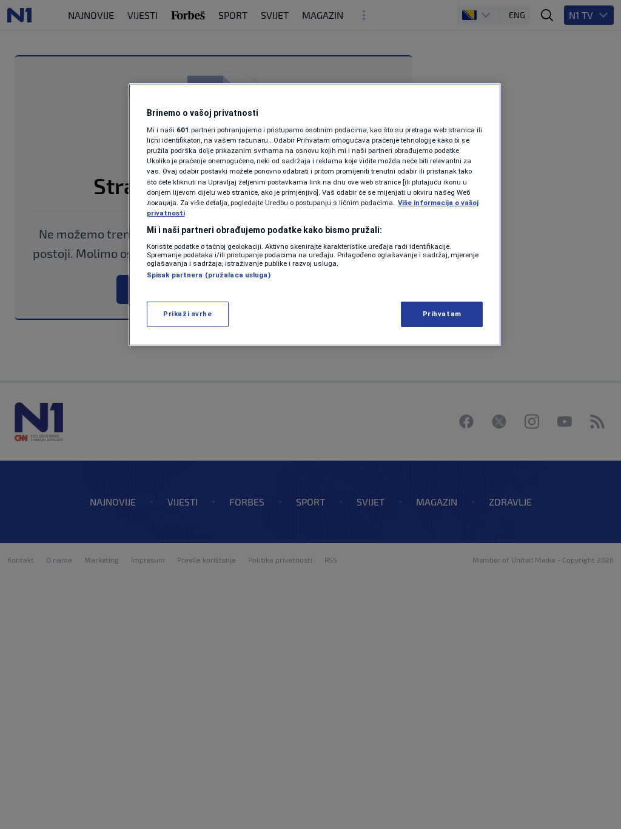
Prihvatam (442, 314)
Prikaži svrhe (187, 314)
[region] (315, 214)
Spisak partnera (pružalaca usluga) (208, 275)
